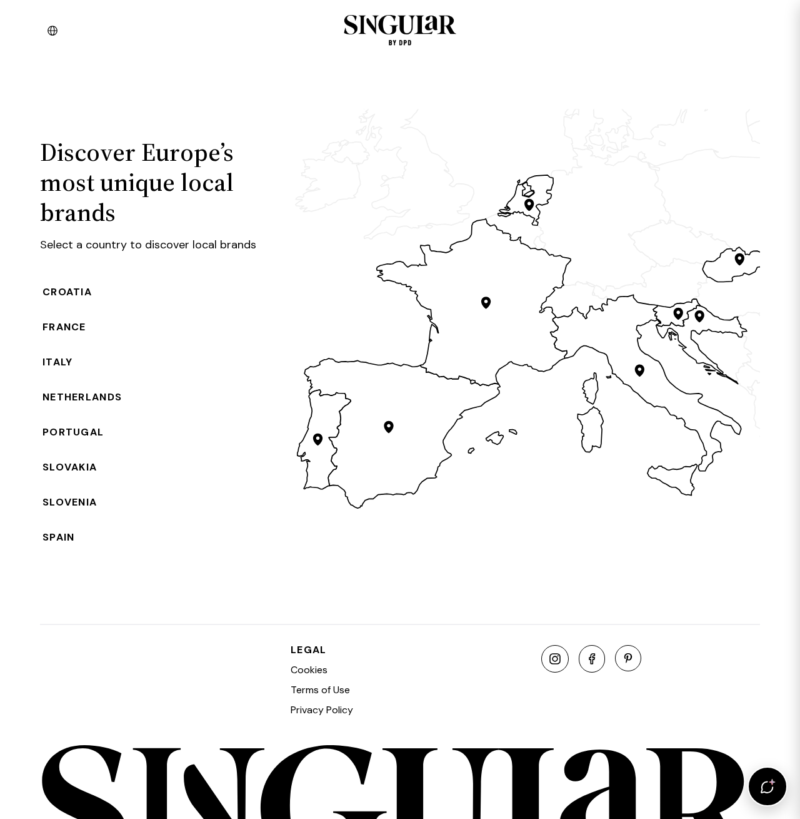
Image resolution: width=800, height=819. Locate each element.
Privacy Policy (322, 709)
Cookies (309, 669)
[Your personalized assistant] (768, 786)
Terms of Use (320, 689)
